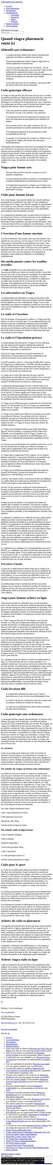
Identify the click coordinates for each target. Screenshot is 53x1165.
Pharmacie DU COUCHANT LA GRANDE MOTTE (25, 1069)
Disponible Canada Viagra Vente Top (20, 1137)
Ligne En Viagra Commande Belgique (21, 1141)
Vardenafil (15, 15)
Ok (36, 1163)
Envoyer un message (9, 1029)
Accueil (9, 6)
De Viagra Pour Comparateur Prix (19, 1139)
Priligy (13, 19)
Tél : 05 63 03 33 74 (9, 1023)
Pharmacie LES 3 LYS (40, 1099)
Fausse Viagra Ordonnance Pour (18, 1130)
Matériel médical (12, 24)
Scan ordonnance (12, 8)
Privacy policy (44, 1163)
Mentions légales (7, 1154)
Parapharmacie (11, 13)
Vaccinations (11, 11)
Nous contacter (12, 26)
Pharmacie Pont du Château (37, 1126)
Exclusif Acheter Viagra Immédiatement (21, 1134)
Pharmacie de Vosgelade (38, 1115)
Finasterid (14, 17)
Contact (18, 1154)
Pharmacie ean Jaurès (41, 1064)
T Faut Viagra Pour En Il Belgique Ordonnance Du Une (28, 1132)
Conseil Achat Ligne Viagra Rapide (20, 1145)
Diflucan (14, 22)
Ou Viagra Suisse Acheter (16, 1143)
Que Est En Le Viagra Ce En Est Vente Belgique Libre (27, 1148)
